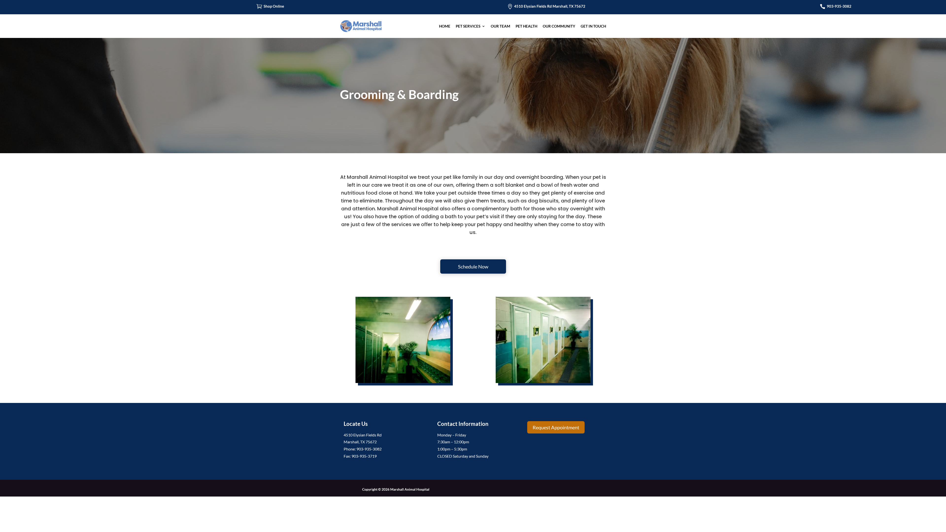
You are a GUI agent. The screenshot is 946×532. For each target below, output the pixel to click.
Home (444, 26)
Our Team (500, 26)
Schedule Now (473, 266)
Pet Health (526, 26)
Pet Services (468, 26)
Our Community (559, 26)
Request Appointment (556, 427)
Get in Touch (593, 26)
